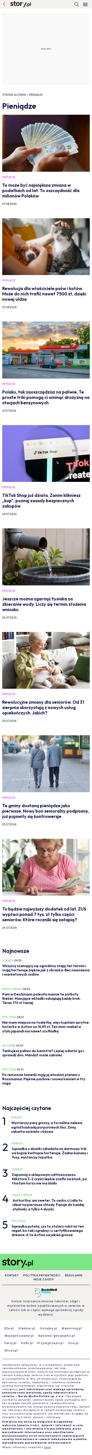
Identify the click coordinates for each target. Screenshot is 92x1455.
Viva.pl (73, 1343)
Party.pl (10, 1343)
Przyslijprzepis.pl (50, 1343)
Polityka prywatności (42, 1275)
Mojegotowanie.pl (19, 1336)
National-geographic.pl (56, 1336)
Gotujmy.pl (48, 1328)
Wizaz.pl (11, 1350)
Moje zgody (44, 1279)
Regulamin (74, 1275)
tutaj (47, 1447)
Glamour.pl (26, 1328)
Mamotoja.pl (72, 1328)
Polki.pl (27, 1343)
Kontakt (12, 1275)
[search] (76, 4)
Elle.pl (9, 1328)
